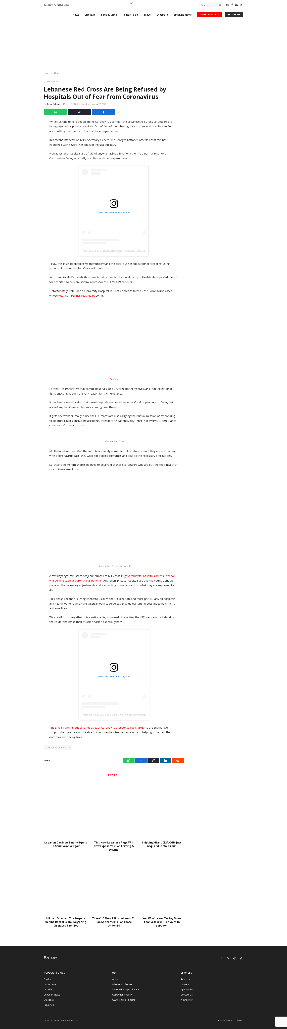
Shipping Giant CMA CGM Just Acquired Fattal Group (161, 844)
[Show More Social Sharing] (119, 112)
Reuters (114, 379)
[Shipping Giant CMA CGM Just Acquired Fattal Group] (162, 809)
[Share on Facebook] (103, 112)
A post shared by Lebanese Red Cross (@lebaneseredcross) (114, 250)
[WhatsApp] (34, 131)
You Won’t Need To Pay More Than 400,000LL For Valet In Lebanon (162, 922)
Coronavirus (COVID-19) (58, 747)
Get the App (234, 14)
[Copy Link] (79, 112)
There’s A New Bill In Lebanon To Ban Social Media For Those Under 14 (113, 922)
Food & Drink (109, 14)
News (76, 14)
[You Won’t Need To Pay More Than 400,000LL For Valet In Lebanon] (162, 885)
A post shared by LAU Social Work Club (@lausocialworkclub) (114, 714)
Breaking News (183, 14)
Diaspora (162, 14)
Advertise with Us (209, 14)
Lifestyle (90, 14)
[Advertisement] (143, 45)
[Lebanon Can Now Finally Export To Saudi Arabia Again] (66, 809)
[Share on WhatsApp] (55, 112)
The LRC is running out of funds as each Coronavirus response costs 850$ (96, 727)
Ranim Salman (53, 104)
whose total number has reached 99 (72, 295)
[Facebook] (34, 123)
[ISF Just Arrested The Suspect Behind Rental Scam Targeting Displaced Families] (66, 885)
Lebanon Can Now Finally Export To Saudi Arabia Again (65, 844)
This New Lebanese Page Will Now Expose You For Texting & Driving (114, 846)
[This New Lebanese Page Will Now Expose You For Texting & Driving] (114, 809)
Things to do (130, 14)
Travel (147, 14)
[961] (143, 5)
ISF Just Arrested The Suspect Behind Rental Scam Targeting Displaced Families (65, 922)
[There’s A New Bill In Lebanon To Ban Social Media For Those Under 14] (114, 885)
